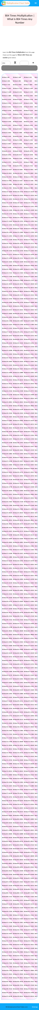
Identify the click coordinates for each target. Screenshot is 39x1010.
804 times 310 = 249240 (18, 361)
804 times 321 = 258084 (7, 372)
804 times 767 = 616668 (29, 782)
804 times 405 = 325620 (7, 450)
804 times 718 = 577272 (18, 738)
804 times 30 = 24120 (17, 103)
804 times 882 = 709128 (18, 889)
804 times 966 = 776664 (18, 966)
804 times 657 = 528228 (7, 682)
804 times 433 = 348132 (7, 476)
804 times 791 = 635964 (29, 804)
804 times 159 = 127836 (29, 221)
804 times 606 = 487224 (18, 634)
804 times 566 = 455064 (18, 597)
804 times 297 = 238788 (7, 350)
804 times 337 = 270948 (7, 387)
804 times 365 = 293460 (7, 413)
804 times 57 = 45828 (6, 129)
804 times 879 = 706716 (29, 885)
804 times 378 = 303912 (18, 424)
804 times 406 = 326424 (18, 450)
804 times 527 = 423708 (29, 560)
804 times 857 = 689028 (7, 867)
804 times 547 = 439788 (29, 579)
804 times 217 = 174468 (7, 276)
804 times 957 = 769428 (7, 959)
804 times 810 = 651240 (18, 822)
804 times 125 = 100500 (7, 191)
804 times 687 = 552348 (29, 708)
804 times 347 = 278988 (29, 394)
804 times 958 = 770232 (18, 959)
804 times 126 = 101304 (18, 191)
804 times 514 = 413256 (18, 549)
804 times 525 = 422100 (7, 560)
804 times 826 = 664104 (18, 837)
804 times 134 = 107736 (18, 199)
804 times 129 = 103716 (7, 195)
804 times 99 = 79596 (28, 166)
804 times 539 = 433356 (29, 572)
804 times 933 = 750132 (7, 937)
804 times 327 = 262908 (29, 376)
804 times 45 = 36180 (6, 118)
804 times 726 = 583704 (18, 745)
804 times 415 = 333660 (29, 457)
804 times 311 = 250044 (29, 361)
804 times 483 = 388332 (29, 520)
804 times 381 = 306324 (7, 428)
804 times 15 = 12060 (28, 88)
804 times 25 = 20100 (6, 99)
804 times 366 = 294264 (18, 413)
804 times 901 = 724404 (7, 907)
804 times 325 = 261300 (7, 376)
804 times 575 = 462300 (29, 605)
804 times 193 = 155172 (7, 254)
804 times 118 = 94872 (17, 184)
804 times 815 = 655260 (29, 826)
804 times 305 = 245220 (7, 357)
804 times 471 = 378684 (29, 509)
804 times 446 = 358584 (18, 487)
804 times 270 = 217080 (18, 324)
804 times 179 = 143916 (29, 239)
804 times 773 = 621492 (7, 789)
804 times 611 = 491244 (29, 638)
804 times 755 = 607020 (29, 771)
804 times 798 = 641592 (18, 811)
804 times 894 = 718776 (18, 900)
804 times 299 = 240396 (29, 350)
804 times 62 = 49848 (17, 132)
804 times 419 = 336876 (29, 461)
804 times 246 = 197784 (18, 302)
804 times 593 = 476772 (7, 623)
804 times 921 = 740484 (7, 926)
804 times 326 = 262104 (18, 376)
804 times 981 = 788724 (7, 981)
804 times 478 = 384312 (18, 516)
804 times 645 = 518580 (7, 671)
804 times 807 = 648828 (29, 819)
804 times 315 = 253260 (29, 365)
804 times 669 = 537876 (7, 693)
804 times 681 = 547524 (7, 704)
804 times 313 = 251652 (7, 365)
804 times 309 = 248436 (7, 361)
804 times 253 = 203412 (7, 309)
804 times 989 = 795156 (7, 989)
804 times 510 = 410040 (18, 546)
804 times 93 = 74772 (6, 162)
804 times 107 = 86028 (28, 173)
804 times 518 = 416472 (18, 553)
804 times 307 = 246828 (29, 357)
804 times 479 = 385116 (29, 516)
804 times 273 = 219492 (7, 328)
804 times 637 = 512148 (7, 664)
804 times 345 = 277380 (7, 394)
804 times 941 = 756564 (7, 944)
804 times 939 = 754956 (29, 941)
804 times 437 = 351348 (7, 479)
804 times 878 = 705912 (18, 885)
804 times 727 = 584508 (29, 745)
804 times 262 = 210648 (18, 317)
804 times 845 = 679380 (7, 856)
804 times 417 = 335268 (7, 461)
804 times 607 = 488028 (29, 634)
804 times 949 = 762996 (7, 952)
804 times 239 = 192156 (29, 295)
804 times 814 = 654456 (18, 826)
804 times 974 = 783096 (18, 974)
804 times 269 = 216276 (7, 324)
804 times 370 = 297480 (18, 417)
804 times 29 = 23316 (6, 103)
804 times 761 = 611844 (7, 778)
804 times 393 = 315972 (7, 439)
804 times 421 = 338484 (7, 464)
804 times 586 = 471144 (18, 616)
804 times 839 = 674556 (29, 848)
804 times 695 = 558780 (29, 715)
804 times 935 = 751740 (29, 937)
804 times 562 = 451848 (18, 594)
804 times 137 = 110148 (7, 202)
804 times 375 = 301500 (29, 420)
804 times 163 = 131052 (29, 225)
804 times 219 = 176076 (29, 276)
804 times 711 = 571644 (29, 730)
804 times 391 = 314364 (29, 435)
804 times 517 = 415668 (7, 553)
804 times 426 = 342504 (18, 468)
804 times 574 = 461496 (18, 605)
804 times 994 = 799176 (18, 992)
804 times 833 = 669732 (7, 845)
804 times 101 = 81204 (7, 169)
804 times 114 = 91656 (17, 180)
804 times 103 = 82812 (28, 169)
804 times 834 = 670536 (18, 845)
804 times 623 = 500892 (29, 649)
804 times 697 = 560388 (7, 719)
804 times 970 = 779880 (18, 970)
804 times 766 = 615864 (18, 782)
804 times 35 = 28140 (28, 106)
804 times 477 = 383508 (7, 516)
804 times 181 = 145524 (7, 243)
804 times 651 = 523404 (29, 675)
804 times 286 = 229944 (18, 339)
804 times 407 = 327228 (29, 450)
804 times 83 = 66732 (28, 151)
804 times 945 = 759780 (7, 948)
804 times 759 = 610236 (29, 775)
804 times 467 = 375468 (29, 505)
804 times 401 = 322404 (7, 446)
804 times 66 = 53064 (17, 136)
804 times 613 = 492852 (7, 642)
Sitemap (35, 1007)
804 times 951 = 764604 (29, 952)
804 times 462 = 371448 (18, 501)
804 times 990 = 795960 (18, 989)
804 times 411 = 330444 (29, 453)
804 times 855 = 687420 (29, 863)
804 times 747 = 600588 (29, 763)
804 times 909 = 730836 (7, 915)
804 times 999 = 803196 (29, 996)
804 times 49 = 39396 (6, 121)
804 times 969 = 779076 (7, 970)
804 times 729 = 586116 (7, 749)
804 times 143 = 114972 (29, 206)
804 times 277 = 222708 (7, 332)
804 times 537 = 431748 (7, 572)
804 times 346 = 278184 (18, 394)
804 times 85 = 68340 (6, 154)
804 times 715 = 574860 (29, 734)
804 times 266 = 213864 (18, 321)
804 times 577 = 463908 (7, 608)
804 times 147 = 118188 (29, 210)
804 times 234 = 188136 (18, 291)
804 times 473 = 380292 (7, 512)
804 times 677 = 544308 (7, 701)
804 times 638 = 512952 (18, 664)
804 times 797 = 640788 (7, 811)
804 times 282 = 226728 (18, 335)
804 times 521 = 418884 (7, 557)
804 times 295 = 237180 (29, 346)
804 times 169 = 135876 (7, 232)
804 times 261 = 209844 (7, 317)
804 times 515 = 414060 (29, 549)
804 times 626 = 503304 (18, 653)
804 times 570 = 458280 (18, 601)
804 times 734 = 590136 (18, 752)
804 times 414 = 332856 (18, 457)
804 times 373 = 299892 (7, 420)
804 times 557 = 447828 (7, 590)
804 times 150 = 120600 (18, 214)
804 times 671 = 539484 (29, 693)
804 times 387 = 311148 (29, 431)
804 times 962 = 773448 (18, 963)
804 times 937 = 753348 (7, 941)
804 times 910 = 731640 (18, 915)
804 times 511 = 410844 (29, 546)
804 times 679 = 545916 (29, 701)
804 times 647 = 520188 (29, 671)
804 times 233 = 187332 (7, 291)
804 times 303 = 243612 (29, 354)
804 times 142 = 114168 (18, 206)
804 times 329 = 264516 (7, 380)
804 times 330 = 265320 (18, 380)
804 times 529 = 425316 (7, 564)
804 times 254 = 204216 (18, 309)
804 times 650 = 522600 (18, 675)
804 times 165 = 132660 (7, 228)
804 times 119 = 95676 (28, 184)
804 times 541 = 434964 (7, 575)
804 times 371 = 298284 (29, 417)
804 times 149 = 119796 (7, 214)
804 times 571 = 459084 (29, 601)
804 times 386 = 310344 (18, 431)
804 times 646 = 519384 (18, 671)
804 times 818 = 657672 (18, 830)
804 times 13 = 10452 (6, 88)
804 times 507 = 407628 (29, 542)
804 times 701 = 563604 (7, 723)
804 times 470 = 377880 (18, 509)
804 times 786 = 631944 (18, 800)
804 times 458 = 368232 (18, 498)
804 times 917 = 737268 (7, 922)
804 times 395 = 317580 (29, 439)
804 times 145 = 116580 (7, 210)
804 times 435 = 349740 (29, 476)
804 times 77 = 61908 (6, 147)
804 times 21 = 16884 (6, 95)
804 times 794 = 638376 (18, 808)
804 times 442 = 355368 (18, 483)
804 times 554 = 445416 (18, 586)
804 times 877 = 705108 (7, 885)
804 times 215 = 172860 (29, 273)
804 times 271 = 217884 (29, 324)
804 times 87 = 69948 (28, 154)
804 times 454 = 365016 (18, 494)
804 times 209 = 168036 (7, 269)
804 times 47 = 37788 (28, 118)
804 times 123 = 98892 (28, 188)
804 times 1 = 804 (5, 77)
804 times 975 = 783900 (29, 974)
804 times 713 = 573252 (7, 734)
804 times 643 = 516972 (29, 667)
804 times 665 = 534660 (7, 690)
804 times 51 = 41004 (28, 121)
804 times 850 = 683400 (18, 859)
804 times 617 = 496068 (7, 645)
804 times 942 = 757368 (18, 944)
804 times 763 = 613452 (29, 778)
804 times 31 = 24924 (28, 103)
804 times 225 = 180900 (7, 284)
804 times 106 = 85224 (17, 173)
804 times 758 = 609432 (18, 775)
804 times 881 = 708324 (7, 889)
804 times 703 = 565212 (29, 723)
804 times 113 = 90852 (7, 180)
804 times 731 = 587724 (29, 749)
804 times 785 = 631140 (7, 800)
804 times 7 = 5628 (28, 81)
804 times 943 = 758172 (29, 944)
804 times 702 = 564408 (18, 723)
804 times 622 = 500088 (18, 649)
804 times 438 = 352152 (18, 479)
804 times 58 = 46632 (17, 129)
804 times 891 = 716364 (29, 896)
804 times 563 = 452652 (29, 594)
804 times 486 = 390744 (18, 524)
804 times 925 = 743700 (7, 930)
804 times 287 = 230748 (29, 339)
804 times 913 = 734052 (7, 918)
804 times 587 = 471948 (29, 616)
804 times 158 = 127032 (18, 221)
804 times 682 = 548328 (18, 704)
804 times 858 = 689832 (18, 867)
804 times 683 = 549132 (29, 704)
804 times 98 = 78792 (17, 166)
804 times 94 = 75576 (17, 162)
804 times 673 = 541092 (7, 697)
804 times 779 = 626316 (29, 793)
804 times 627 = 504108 (29, 653)
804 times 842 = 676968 (18, 852)
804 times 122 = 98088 (17, 188)
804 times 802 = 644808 (18, 815)
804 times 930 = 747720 (18, 933)
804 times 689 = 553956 (7, 712)
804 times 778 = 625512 (18, 793)
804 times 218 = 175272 (18, 276)
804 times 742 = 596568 (18, 760)
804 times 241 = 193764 (7, 298)
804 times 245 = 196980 (7, 302)
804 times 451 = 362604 (29, 490)
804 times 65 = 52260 (6, 136)
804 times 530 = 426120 (18, 564)
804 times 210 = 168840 (18, 269)
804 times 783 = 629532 (29, 797)
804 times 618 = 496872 (18, 645)
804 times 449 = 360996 (7, 490)
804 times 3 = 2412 (28, 77)
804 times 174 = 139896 (18, 236)
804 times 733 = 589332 (7, 752)
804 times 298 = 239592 (18, 350)
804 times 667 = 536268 (29, 690)
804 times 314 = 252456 (18, 365)
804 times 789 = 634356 (7, 804)
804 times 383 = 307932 (29, 428)
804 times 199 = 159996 (29, 258)
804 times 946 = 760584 (18, 948)
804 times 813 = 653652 (7, 826)
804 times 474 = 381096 (18, 512)
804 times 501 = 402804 (7, 538)
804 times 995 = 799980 (29, 992)
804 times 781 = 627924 (7, 797)
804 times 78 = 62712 (17, 147)
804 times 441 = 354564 (7, 483)
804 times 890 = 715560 (18, 896)
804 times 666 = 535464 (18, 690)
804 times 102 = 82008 (17, 169)
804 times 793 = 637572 (7, 808)
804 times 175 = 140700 (29, 236)
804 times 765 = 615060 (7, 782)
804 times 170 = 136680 (18, 232)
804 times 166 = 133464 (18, 228)
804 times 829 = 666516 (7, 841)
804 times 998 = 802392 (18, 996)
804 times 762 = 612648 (18, 778)
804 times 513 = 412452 (7, 549)
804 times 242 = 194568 (18, 298)
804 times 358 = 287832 (18, 405)
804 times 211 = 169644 (29, 269)
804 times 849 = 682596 (7, 859)
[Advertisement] (19, 39)
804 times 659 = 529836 (29, 682)
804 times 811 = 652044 (29, 822)
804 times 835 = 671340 (29, 845)
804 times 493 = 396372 (7, 531)
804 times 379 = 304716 (29, 424)
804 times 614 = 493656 (18, 642)
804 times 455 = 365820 (29, 494)
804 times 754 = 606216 (18, 771)
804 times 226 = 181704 (18, 284)
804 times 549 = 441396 (7, 583)
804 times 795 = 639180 (29, 808)
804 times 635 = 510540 (29, 660)
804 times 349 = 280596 (7, 398)
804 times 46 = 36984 (17, 118)
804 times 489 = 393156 (7, 527)
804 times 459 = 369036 (29, 498)
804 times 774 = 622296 (18, 789)
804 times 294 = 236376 (18, 346)
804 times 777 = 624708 (7, 793)
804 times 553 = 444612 (7, 586)
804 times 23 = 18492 (28, 95)
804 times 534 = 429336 (18, 568)
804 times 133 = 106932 (7, 199)
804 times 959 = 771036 (29, 959)
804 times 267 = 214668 (29, 321)
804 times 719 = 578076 (29, 738)
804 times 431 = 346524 (29, 472)
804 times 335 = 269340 (29, 383)
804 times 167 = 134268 (29, 228)
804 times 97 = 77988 (6, 166)
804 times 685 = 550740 (7, 708)
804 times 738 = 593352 (18, 756)
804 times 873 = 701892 (7, 882)
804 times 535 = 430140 (29, 568)
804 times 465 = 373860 (7, 505)
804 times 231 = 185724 (29, 287)
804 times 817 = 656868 (7, 830)
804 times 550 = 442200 (18, 583)
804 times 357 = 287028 (7, 405)
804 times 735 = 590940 (29, 752)
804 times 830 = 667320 (18, 841)
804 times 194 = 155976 (18, 254)
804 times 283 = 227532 (29, 335)
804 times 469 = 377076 (7, 509)
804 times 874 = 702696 (18, 882)
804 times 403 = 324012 (29, 446)
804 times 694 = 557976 (18, 715)
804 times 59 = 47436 (28, 129)
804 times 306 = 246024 (18, 357)
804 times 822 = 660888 (18, 834)
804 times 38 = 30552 (17, 110)
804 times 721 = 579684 (7, 741)
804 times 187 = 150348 (29, 247)
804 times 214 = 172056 (18, 273)
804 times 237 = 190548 (7, 295)
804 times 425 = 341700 (7, 468)
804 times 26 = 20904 (17, 99)
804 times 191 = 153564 (29, 250)
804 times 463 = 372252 (29, 501)
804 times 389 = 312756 (7, 435)
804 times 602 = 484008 (18, 631)
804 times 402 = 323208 (18, 446)
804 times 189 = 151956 (7, 250)
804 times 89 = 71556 (6, 158)
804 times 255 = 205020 (29, 309)
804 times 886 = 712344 (18, 893)
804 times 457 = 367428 (7, 498)
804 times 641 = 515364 (7, 667)
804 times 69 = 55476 (6, 140)
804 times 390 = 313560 (18, 435)
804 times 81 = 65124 (6, 151)
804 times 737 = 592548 (7, 756)
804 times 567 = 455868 (29, 597)
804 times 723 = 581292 (29, 741)
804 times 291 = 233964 (29, 343)
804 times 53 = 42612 (6, 125)
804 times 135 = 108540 (29, 199)
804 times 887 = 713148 (29, 893)
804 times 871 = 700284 (29, 878)
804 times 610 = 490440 (18, 638)
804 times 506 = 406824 (18, 542)
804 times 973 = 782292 (7, 974)
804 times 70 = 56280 (17, 140)
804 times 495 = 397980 (29, 531)
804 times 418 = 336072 (18, 461)
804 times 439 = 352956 (29, 479)
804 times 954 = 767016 (18, 955)
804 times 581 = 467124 (7, 612)
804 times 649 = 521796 (7, 675)
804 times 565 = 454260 (7, 597)
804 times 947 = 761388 (29, 948)
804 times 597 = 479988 (7, 627)
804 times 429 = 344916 (7, 472)
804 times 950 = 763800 (18, 952)
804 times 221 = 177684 (7, 280)
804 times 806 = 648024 (18, 819)
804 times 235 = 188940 (29, 291)
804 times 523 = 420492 (29, 557)
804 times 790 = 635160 (18, 804)
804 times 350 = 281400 (18, 398)
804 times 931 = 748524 (29, 933)
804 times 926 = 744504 (18, 930)
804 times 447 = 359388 (29, 487)
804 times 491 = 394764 (29, 527)
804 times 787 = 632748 (29, 800)
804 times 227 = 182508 (29, 284)
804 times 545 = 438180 (7, 579)
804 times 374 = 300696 (18, 420)
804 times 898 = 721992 (18, 904)
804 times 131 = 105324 (29, 195)
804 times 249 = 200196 (7, 306)
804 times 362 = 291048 (18, 409)
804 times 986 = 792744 (18, 985)
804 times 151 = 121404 (29, 214)
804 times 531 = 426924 (29, 564)
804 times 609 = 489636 (7, 638)
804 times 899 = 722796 (29, 904)
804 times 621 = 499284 (7, 649)
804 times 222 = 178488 (18, 280)
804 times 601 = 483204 (7, 631)
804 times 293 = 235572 (7, 346)
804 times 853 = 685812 (7, 863)
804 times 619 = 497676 (29, 645)
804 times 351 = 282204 (29, 398)
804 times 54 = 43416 (17, 125)
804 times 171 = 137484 (29, 232)
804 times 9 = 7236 (6, 84)
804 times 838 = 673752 (18, 848)
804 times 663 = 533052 (29, 686)
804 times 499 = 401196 (29, 535)
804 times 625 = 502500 (7, 653)
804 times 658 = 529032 (18, 682)
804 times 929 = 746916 (7, 933)
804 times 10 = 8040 (17, 84)
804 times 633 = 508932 (7, 660)
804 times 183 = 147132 (29, 243)
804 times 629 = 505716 (7, 656)
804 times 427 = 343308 (29, 468)
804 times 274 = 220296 (18, 328)
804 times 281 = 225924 (7, 335)
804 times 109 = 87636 (7, 177)
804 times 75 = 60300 (28, 143)
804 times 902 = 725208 (18, 907)
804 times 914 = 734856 (18, 918)
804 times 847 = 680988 (29, 856)
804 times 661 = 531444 (7, 686)
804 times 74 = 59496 (17, 143)
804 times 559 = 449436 (29, 590)
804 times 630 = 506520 (18, 656)
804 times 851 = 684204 (29, 859)
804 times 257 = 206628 (7, 313)
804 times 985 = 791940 (7, 985)
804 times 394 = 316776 (18, 439)
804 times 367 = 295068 (29, 413)
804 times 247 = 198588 (29, 302)
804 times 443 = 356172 (29, 483)
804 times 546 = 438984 (18, 579)
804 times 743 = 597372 (29, 760)
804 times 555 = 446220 (29, 586)
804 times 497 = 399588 (7, 535)
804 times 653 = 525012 (7, 679)
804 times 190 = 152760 (18, 250)
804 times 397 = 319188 (7, 442)
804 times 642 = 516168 (18, 667)
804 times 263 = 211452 (29, 317)
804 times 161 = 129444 (7, 225)
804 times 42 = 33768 (17, 114)
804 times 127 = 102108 (29, 191)
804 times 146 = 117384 (18, 210)
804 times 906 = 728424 (18, 911)
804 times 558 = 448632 (18, 590)
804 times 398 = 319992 (18, 442)
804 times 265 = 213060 (7, 321)
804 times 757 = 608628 (7, 775)
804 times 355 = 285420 (29, 402)
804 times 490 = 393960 (18, 527)
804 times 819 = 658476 (29, 830)
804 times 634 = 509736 (18, 660)
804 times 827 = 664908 (29, 837)
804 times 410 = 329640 (18, 453)
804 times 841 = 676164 (7, 852)
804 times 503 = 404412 (29, 538)
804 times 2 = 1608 (17, 77)
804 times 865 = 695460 (7, 874)
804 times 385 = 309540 (7, 431)
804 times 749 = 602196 (7, 767)
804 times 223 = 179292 (29, 280)
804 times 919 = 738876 (29, 922)
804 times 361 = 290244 (7, 409)
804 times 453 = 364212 (7, 494)
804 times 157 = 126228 (7, 221)
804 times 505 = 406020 (7, 542)
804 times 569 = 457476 (7, 601)
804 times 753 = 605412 (7, 771)
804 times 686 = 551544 (18, 708)
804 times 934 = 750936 (18, 937)
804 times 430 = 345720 (18, 472)
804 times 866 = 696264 (18, 874)
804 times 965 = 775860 (7, 966)
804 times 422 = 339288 (18, 464)
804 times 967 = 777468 (29, 966)
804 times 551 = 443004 (29, 583)
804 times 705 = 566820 (7, 727)
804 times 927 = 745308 (29, 930)
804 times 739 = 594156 (29, 756)
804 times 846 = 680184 (18, 856)
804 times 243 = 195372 (29, 298)
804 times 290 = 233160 (18, 343)
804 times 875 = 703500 (29, 882)
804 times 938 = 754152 (18, 941)
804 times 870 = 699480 (18, 878)
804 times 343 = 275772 (29, 391)
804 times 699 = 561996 (29, 719)
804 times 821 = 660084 (7, 834)
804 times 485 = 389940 (7, 524)
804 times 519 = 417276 (29, 553)
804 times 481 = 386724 (7, 520)
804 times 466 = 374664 (18, 505)
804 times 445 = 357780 (7, 487)
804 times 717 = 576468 (7, 738)
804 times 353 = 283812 (7, 402)
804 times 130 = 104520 (18, 195)
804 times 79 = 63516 (28, 147)
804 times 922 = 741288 (18, 926)
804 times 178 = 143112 (18, 239)
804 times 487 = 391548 (29, 524)
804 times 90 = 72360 (17, 158)
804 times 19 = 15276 (28, 92)
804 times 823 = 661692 (29, 834)
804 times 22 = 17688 (17, 95)
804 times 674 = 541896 (18, 697)
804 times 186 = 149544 (18, 247)
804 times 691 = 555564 (29, 712)
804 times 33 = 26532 (6, 106)
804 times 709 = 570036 (7, 730)
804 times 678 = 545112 (18, 701)
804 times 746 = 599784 (18, 763)
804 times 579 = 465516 (29, 608)
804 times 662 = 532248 (18, 686)
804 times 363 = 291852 (29, 409)
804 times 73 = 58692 (6, 143)
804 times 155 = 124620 (29, 217)
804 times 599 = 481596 (29, 627)
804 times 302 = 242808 (18, 354)
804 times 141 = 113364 (7, 206)
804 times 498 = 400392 (18, 535)
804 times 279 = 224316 (29, 332)
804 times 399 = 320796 (29, 442)
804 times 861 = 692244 (7, 870)
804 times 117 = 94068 (7, 184)
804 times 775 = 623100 (29, 789)
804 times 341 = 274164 (7, 391)
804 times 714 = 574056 (18, 734)
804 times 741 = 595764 (7, 760)
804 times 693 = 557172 (7, 715)
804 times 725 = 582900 (7, 745)
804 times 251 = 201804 (29, 306)
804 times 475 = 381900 (29, 512)
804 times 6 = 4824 (17, 81)
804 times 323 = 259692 (29, 372)
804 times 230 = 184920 (18, 287)
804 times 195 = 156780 (29, 254)
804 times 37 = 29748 (6, 110)
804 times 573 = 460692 (7, 605)
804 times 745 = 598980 (7, 763)
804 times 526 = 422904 (18, 560)
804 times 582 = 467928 (18, 612)
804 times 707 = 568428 (29, 727)
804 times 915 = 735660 (29, 918)
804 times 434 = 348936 (18, 476)
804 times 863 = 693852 (29, 870)
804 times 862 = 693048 (18, 870)
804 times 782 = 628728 (18, 797)
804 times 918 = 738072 (18, 922)
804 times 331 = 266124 (29, 380)
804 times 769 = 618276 (7, 786)
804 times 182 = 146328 (18, 243)
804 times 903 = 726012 (29, 907)
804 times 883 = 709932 (29, 889)
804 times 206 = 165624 (18, 265)
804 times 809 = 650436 (7, 822)
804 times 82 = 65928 (17, 151)
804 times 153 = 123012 (7, 217)
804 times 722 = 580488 (18, 741)
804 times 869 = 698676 (7, 878)
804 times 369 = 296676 (7, 417)
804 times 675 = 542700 (29, 697)
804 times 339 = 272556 (29, 387)
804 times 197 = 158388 (7, 258)
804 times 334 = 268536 (18, 383)
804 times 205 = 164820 (7, 265)
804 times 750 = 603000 (18, 767)
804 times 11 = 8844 (28, 84)
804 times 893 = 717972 (7, 900)
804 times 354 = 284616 (18, 402)
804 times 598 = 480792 (18, 627)
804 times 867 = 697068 (29, 874)
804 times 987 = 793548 (29, 985)
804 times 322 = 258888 (18, 372)
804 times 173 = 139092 (7, 236)
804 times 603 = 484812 (29, 631)
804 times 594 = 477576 (18, 623)
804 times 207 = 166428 (29, 265)
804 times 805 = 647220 (7, 819)
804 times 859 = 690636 (29, 867)
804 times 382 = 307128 (18, 428)
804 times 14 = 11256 (17, 88)
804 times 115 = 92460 (28, 180)
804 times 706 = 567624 (18, 727)
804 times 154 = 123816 (18, 217)
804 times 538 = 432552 (18, 572)
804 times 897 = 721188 (7, 904)
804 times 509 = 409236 (7, 546)
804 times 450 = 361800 (18, 490)
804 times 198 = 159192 (18, 258)
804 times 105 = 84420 (7, 173)
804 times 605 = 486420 (7, 634)
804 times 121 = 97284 (7, 188)
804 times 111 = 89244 (28, 177)
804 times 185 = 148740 (7, 247)
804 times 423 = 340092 (29, 464)
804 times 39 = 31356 (28, 110)
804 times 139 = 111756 (29, 202)
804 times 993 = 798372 (7, 992)
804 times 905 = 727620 (7, 911)
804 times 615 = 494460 (29, 642)
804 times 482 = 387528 (18, 520)
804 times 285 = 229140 (7, 339)
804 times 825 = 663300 (7, 837)
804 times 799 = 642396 (29, 811)
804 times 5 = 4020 (6, 81)
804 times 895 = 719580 (29, 900)
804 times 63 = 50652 (28, 132)
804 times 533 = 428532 (7, 568)
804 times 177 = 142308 (7, 239)
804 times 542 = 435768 (18, 575)
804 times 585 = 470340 (7, 616)
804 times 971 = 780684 (29, 970)
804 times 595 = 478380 (29, 623)
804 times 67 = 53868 (28, 136)
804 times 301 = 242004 (7, 354)
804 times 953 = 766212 (7, 955)
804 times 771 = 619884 (29, 786)
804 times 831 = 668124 (29, 841)
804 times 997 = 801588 (7, 996)
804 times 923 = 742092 (29, 926)
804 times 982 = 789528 (18, 981)
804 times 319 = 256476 (29, 369)
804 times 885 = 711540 (7, 893)
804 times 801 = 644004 (7, 815)
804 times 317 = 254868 (7, 369)
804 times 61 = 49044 (6, 132)
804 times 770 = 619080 (18, 786)
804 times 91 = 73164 (28, 158)
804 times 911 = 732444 (29, 915)
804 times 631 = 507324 (29, 656)
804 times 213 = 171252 (7, 273)
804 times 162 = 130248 (18, 225)
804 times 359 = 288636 (29, 405)
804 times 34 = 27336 (17, 106)
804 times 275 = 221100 (29, 328)
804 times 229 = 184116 (7, 287)
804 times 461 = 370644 (7, 501)
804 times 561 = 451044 (7, 594)
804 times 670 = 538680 (18, 693)
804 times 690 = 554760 (18, 712)
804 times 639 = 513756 (29, 664)
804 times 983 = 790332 (29, 981)
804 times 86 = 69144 (17, 154)
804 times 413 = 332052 (7, 457)
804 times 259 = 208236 (29, 313)
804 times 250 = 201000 (18, 306)
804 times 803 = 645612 (29, 815)
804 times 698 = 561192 (18, 719)
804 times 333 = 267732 (7, 383)
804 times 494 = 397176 (18, 531)
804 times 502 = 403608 (18, 538)
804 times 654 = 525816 (18, 679)
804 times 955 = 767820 (29, 955)
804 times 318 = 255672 (18, 369)
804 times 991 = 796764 (29, 989)
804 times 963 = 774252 (29, 963)
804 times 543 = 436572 (29, 575)
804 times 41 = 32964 (6, 114)
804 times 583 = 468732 (29, 612)
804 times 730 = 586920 (18, 749)
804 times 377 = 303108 (7, 424)
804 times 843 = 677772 (29, 852)
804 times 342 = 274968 (18, 391)
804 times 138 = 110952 (18, 202)
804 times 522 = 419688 (18, 557)
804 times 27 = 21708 (28, 99)
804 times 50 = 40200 (17, 121)
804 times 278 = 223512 (18, 332)
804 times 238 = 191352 (18, 295)
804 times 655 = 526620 (29, 679)
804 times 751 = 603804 (29, 767)
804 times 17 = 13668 (6, 92)
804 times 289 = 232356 (7, 343)
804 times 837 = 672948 (7, 848)
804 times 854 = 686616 (18, 863)
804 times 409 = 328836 (7, 453)
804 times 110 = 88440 (17, 177)
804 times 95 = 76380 (28, 162)
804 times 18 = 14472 (17, 92)
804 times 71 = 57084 (28, 140)
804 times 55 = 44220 (28, 125)
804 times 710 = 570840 (18, 730)
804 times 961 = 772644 (7, 963)
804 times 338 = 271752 (18, 387)
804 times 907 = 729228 (29, 911)
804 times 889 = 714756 (7, 896)
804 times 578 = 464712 (18, 608)
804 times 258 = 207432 (18, 313)
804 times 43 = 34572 (28, 114)
